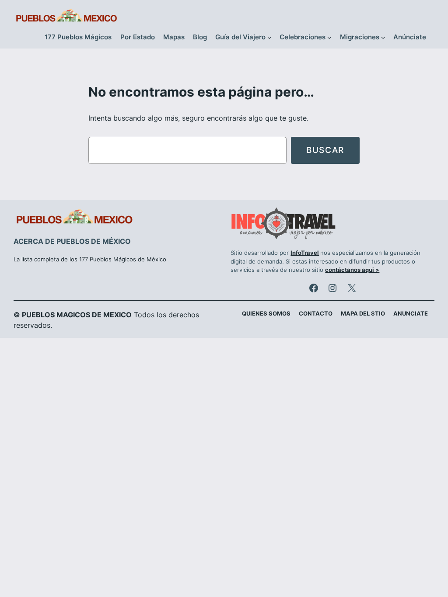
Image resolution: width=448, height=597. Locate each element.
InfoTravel (304, 253)
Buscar (325, 150)
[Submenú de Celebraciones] (329, 37)
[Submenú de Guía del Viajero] (269, 37)
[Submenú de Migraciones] (383, 37)
